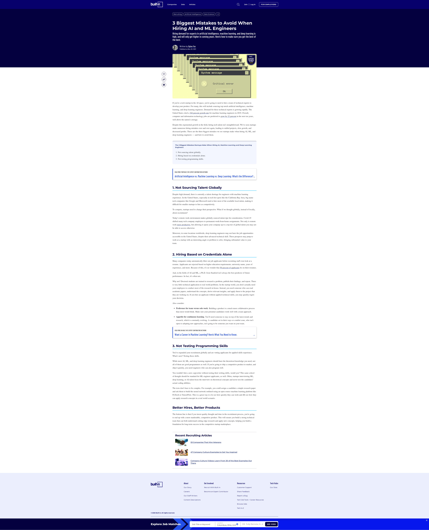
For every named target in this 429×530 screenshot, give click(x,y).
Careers (187, 492)
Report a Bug (242, 496)
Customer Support (244, 487)
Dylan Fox (192, 46)
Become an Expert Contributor (216, 492)
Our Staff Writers (190, 496)
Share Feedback (243, 492)
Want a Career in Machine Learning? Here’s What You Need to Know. (206, 334)
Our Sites (273, 487)
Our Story (187, 487)
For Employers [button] (268, 4)
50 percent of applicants (229, 267)
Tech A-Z (240, 508)
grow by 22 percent (228, 116)
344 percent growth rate (199, 112)
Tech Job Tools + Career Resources (250, 500)
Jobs (183, 4)
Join (246, 4)
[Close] (426, 520)
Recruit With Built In (212, 487)
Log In (253, 4)
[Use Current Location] (237, 524)
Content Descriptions (192, 500)
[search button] (238, 4)
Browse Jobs (242, 504)
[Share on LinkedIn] (164, 85)
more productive (183, 224)
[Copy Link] (164, 79)
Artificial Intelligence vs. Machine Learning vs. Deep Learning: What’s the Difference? (214, 176)
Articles (192, 4)
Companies (172, 4)
